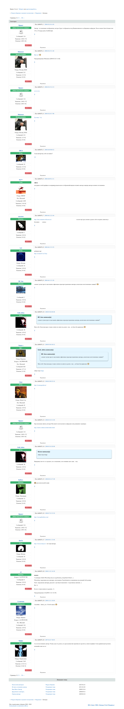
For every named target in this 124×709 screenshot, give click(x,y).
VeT (21, 248)
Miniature (21, 52)
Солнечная (20, 601)
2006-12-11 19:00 (50, 600)
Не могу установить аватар (19, 687)
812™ (20, 180)
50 (22, 18)
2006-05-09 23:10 (50, 381)
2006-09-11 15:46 (50, 539)
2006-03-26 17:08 (49, 113)
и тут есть (37, 91)
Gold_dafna (20, 313)
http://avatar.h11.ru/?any (40, 253)
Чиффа (21, 641)
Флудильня (38, 13)
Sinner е (20, 345)
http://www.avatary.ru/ (40, 543)
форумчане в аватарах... (18, 691)
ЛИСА (21, 150)
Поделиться (40, 47)
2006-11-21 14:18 (50, 571)
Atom (92, 705)
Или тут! (36, 55)
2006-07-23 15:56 (50, 513)
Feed (106, 705)
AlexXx (21, 540)
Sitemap (101, 705)
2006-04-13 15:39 (49, 280)
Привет (21, 25)
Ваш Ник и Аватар (17, 689)
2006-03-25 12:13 (49, 87)
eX (21, 572)
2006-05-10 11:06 (50, 420)
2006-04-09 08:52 (49, 149)
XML (96, 705)
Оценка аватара (16, 694)
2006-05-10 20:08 (50, 446)
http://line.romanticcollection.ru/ (43, 219)
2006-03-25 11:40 (49, 51)
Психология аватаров (18, 684)
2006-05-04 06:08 (50, 312)
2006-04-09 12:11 (49, 179)
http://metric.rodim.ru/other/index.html (44, 427)
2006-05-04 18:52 (50, 344)
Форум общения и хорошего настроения (22, 13)
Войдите (21, 9)
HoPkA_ (20, 480)
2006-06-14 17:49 (50, 479)
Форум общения (50, 684)
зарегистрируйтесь (31, 9)
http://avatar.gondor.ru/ (40, 385)
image (42, 370)
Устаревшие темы (50, 687)
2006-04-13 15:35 (49, 247)
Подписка (111, 705)
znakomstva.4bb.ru (23, 706)
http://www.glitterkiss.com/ (41, 517)
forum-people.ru (13, 706)
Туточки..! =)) (37, 117)
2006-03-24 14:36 (49, 24)
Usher (20, 382)
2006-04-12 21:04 (49, 215)
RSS (89, 705)
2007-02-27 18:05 (50, 640)
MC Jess (20, 281)
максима (21, 216)
